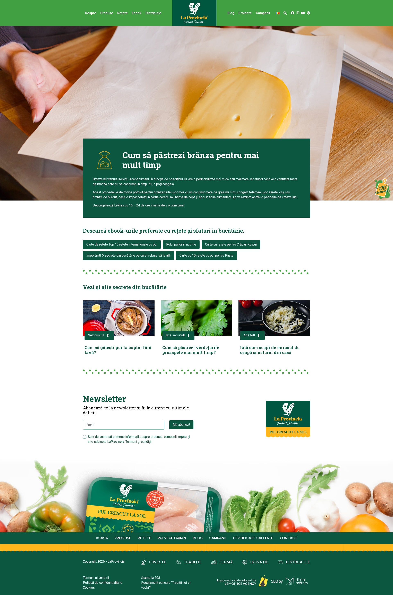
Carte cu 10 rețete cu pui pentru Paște (206, 255)
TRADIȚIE (193, 561)
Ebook (136, 13)
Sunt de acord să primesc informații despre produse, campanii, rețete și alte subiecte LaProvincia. (139, 439)
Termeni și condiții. (138, 442)
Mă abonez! (181, 425)
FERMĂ (226, 561)
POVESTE (157, 561)
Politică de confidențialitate (102, 583)
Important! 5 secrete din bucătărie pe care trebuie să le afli (128, 255)
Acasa (102, 538)
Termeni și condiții (96, 578)
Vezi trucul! (96, 335)
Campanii (217, 538)
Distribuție (153, 13)
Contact (288, 538)
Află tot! (249, 335)
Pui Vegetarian (172, 538)
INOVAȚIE (259, 561)
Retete (144, 538)
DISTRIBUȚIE (298, 561)
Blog (230, 13)
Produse (106, 13)
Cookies (89, 587)
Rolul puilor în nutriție (181, 244)
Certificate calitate (253, 538)
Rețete (122, 13)
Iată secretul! (175, 335)
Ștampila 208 (150, 578)
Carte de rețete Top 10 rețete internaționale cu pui (121, 244)
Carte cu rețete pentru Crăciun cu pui (231, 244)
